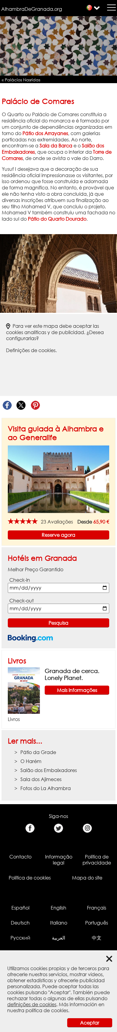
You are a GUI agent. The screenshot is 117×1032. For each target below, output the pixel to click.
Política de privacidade (96, 860)
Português (96, 923)
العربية (58, 938)
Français (96, 908)
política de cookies (47, 1010)
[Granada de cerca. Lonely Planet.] (24, 690)
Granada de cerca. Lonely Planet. (72, 674)
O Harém (30, 761)
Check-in (19, 580)
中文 (96, 938)
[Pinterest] (35, 405)
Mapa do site (87, 878)
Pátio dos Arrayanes (45, 133)
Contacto (20, 857)
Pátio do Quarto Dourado (57, 219)
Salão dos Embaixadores (48, 770)
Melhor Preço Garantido (35, 569)
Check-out (21, 601)
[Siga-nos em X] (58, 828)
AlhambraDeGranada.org (31, 9)
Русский (20, 938)
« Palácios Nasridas (21, 79)
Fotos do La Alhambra (45, 788)
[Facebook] (7, 405)
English (58, 908)
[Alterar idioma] (89, 8)
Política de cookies (30, 878)
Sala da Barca (56, 146)
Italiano (58, 923)
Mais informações (77, 690)
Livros (17, 660)
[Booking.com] (30, 638)
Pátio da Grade (38, 752)
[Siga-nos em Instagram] (87, 828)
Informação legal (58, 860)
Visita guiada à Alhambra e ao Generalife (56, 433)
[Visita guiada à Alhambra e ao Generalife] (58, 479)
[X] (21, 405)
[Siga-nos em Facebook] (29, 828)
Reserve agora (58, 535)
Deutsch (20, 923)
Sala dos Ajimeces (41, 779)
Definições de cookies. (31, 350)
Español (20, 908)
